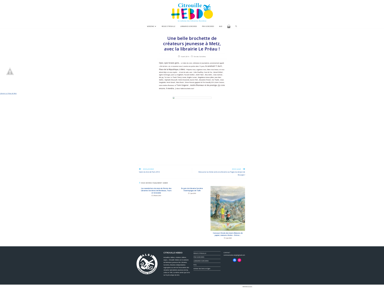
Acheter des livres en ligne (202, 269)
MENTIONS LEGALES (247, 286)
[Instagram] (239, 260)
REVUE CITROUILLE (200, 253)
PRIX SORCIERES (199, 257)
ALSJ (195, 265)
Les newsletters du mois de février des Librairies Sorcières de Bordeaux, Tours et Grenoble (156, 190)
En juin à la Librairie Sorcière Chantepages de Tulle (192, 189)
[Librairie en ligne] (229, 26)
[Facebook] (234, 260)
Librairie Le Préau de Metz (8, 93)
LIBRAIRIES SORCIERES (201, 261)
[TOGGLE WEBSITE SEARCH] (236, 26)
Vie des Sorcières (200, 56)
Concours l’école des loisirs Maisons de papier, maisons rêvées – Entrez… (228, 234)
